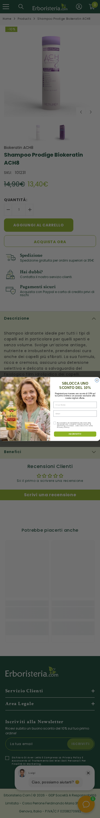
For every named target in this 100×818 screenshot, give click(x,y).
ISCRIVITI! (75, 434)
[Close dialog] (97, 380)
